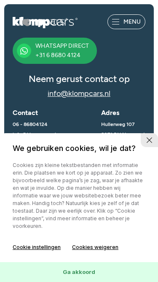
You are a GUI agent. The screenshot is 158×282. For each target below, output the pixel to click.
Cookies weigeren (95, 247)
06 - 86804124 (30, 124)
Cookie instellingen (37, 247)
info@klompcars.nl (79, 93)
